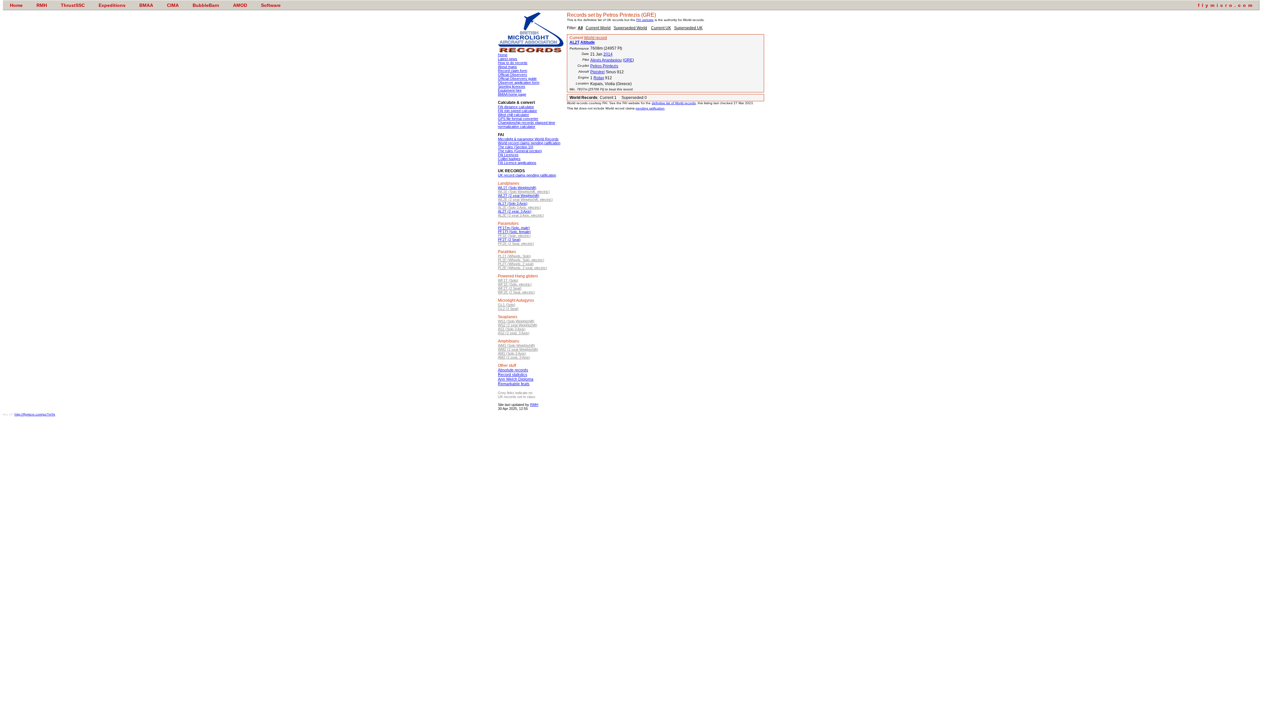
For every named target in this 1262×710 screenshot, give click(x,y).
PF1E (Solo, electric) (514, 236)
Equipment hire (510, 90)
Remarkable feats (513, 384)
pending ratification (650, 108)
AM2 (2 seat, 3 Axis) (514, 357)
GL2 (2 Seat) (508, 309)
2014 (608, 54)
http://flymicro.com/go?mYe (34, 414)
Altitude (587, 42)
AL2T (574, 42)
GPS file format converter (518, 119)
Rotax (599, 78)
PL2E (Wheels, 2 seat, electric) (522, 268)
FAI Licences (508, 155)
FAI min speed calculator (517, 111)
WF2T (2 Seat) (510, 288)
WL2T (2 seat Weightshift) (518, 196)
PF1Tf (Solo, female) (514, 232)
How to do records (512, 63)
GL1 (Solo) (506, 305)
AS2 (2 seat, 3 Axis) (513, 333)
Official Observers (512, 75)
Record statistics (512, 374)
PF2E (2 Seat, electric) (516, 244)
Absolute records (513, 370)
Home (502, 55)
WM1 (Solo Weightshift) (516, 345)
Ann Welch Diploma (515, 379)
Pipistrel (597, 72)
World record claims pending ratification (529, 143)
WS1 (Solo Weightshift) (516, 321)
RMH (534, 405)
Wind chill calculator (513, 115)
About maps (507, 67)
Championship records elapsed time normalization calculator (526, 125)
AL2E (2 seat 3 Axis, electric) (521, 215)
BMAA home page (512, 94)
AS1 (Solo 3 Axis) (512, 329)
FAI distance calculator (516, 107)
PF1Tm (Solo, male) (514, 228)
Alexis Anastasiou (606, 60)
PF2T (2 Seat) (509, 240)
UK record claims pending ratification (527, 175)
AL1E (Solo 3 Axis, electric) (519, 207)
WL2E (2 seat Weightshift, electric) (525, 199)
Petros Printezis (604, 66)
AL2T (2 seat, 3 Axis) (514, 211)
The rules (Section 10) (515, 147)
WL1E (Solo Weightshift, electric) (524, 192)
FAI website (645, 20)
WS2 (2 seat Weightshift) (517, 325)
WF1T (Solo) (508, 280)
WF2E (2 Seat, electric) (516, 292)
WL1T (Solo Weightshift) (517, 188)
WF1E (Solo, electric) (515, 284)
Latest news (507, 59)
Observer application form (518, 82)
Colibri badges (509, 159)
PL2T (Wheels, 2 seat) (516, 264)
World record (595, 38)
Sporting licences (511, 86)
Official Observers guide (517, 79)
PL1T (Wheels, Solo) (514, 256)
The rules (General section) (520, 151)
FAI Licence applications (517, 163)
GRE (628, 60)
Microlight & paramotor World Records (528, 139)
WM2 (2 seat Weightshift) (518, 349)
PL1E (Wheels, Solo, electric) (521, 260)
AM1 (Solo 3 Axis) (512, 353)
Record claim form (512, 71)
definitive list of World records (674, 103)
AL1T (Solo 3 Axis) (512, 203)
